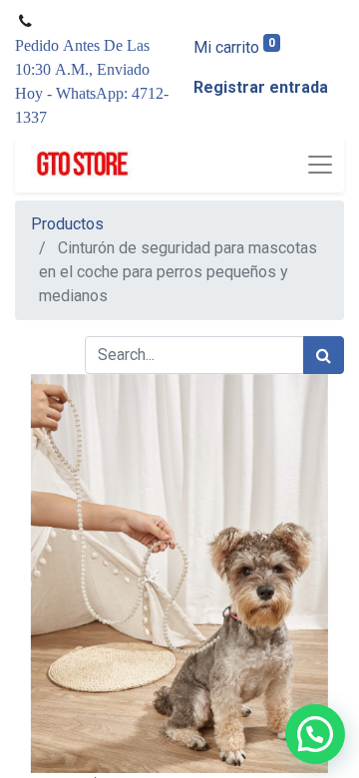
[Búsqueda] (323, 355)
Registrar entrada (260, 87)
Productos (67, 223)
